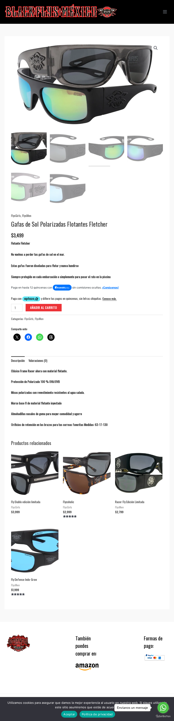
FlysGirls (16, 215)
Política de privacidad (97, 714)
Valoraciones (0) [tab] (38, 360)
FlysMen (26, 215)
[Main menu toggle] (165, 11)
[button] (156, 48)
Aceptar (69, 714)
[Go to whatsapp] (163, 707)
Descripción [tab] (18, 360)
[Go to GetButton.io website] (163, 716)
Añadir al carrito (43, 307)
